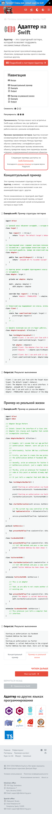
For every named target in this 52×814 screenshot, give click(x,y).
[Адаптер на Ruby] (30, 723)
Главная (7, 750)
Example (14, 88)
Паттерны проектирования (19, 19)
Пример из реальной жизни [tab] (37, 656)
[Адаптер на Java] (41, 711)
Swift (43, 19)
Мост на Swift (30, 674)
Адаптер (36, 19)
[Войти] (31, 9)
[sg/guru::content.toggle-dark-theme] (37, 9)
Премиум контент (21, 753)
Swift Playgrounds (25, 160)
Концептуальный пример (21, 85)
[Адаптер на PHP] (9, 723)
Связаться (27, 756)
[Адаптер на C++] (20, 711)
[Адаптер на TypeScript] (9, 735)
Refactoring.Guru (21, 766)
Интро (13, 80)
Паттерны (8, 753)
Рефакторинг (17, 750)
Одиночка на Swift (22, 686)
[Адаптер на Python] (20, 723)
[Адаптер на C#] (9, 711)
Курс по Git (8, 756)
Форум (18, 756)
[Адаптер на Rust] (41, 723)
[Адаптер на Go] (30, 711)
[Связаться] (26, 9)
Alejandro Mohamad (24, 164)
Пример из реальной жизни (22, 96)
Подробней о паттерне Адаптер (26, 62)
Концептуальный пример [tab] (15, 656)
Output (14, 91)
